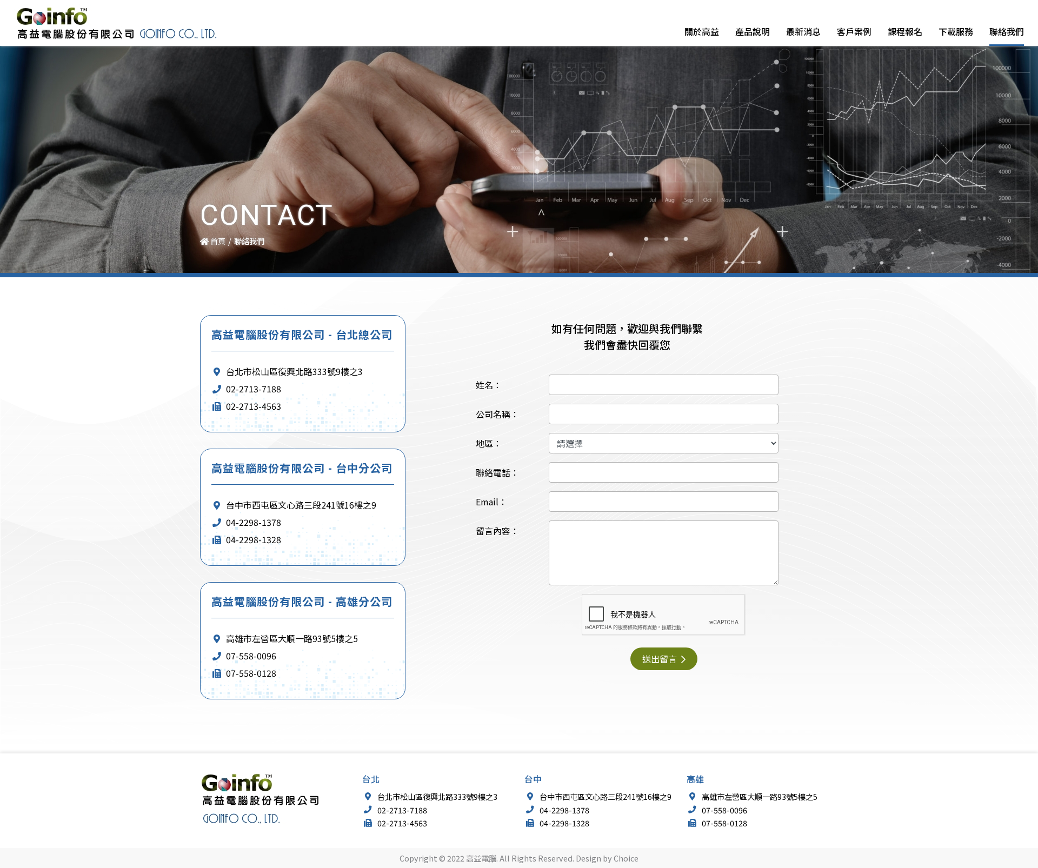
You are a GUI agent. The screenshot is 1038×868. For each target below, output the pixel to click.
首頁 (217, 240)
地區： (489, 443)
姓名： (489, 384)
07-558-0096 (250, 655)
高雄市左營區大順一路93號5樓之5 (291, 638)
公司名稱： (497, 414)
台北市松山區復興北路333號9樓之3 (293, 371)
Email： (491, 501)
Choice (626, 858)
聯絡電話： (497, 472)
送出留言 (660, 658)
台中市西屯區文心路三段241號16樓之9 (300, 504)
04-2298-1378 (252, 522)
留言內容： (497, 530)
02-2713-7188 (252, 388)
